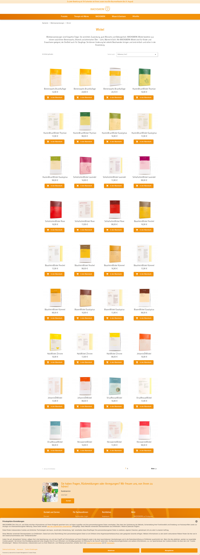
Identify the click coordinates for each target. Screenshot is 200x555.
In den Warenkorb (54, 97)
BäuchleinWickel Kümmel (114, 266)
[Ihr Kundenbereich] (189, 8)
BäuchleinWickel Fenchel (144, 221)
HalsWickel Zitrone (55, 354)
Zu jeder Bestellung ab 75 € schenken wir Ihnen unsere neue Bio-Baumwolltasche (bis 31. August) (100, 2)
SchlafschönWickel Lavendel (84, 177)
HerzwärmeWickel (84, 442)
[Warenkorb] (195, 8)
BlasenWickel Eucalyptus (85, 310)
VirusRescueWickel (114, 398)
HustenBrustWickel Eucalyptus (114, 133)
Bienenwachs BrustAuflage (55, 89)
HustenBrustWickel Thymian (144, 89)
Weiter (154, 469)
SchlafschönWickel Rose (55, 221)
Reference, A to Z (137, 54)
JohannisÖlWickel (144, 354)
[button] (182, 8)
